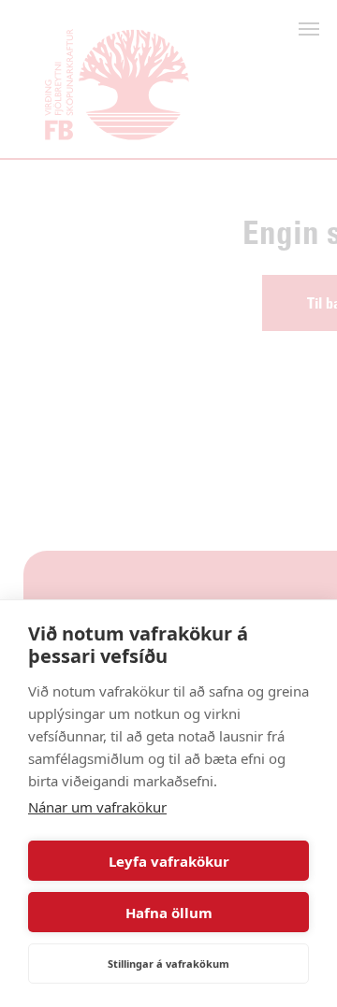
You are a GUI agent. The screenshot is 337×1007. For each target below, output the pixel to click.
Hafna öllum (168, 912)
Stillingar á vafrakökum (168, 964)
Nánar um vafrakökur (97, 807)
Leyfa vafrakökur (169, 861)
